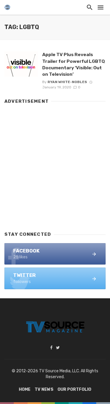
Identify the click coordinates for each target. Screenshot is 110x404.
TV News (44, 389)
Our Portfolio (74, 389)
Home (25, 389)
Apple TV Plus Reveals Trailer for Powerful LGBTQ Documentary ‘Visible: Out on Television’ (73, 64)
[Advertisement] (55, 165)
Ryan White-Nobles (67, 82)
